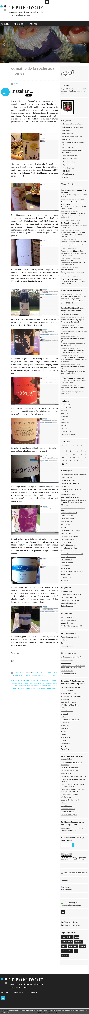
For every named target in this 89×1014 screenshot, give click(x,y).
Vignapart (64, 714)
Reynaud (64, 327)
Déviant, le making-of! (70, 223)
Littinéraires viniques (68, 518)
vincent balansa (35, 678)
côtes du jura (73, 946)
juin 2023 (64, 425)
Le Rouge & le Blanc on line (70, 768)
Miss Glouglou (66, 524)
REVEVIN (66, 171)
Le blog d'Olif (26, 7)
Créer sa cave (65, 699)
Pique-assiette (66, 773)
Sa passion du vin (67, 516)
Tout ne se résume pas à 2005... (73, 214)
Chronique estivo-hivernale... (73, 127)
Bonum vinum (65, 565)
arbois (64, 946)
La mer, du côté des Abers (70, 600)
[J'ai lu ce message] (87, 1010)
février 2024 (65, 416)
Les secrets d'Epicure (68, 620)
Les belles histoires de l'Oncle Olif (73, 143)
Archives (18, 24)
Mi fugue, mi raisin (67, 708)
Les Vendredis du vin (70, 155)
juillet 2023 (65, 422)
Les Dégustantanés (70, 147)
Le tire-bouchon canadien (70, 497)
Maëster (64, 640)
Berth (63, 643)
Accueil (5, 24)
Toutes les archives (68, 435)
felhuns (44, 678)
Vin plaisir (64, 527)
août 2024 (64, 414)
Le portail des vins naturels (70, 800)
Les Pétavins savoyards (69, 815)
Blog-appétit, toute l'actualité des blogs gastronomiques (72, 829)
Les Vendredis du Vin (68, 480)
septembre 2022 (66, 431)
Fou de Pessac (66, 663)
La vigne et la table (67, 812)
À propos (32, 24)
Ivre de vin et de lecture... (71, 279)
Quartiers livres (68, 168)
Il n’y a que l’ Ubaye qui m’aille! (73, 232)
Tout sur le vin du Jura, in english (72, 554)
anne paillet (34, 680)
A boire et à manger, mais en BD (71, 626)
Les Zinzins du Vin (67, 690)
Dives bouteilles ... (69, 133)
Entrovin (64, 551)
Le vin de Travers (67, 671)
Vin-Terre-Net (66, 797)
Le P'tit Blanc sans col (68, 545)
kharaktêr (14, 685)
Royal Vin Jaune (66, 806)
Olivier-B (64, 320)
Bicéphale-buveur (67, 521)
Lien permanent (19, 672)
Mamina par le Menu (70, 159)
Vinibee (63, 717)
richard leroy (19, 688)
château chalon (67, 942)
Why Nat (64, 746)
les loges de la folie (46, 685)
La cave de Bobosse (68, 539)
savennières (31, 683)
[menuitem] (6, 23)
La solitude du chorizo (68, 603)
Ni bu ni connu (66, 577)
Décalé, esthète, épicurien (70, 536)
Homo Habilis (65, 568)
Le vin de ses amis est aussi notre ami (73, 474)
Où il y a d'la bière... (67, 617)
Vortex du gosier (67, 562)
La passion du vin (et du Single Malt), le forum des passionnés (73, 790)
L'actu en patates (67, 646)
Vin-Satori (64, 731)
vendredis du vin (67, 937)
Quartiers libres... (69, 165)
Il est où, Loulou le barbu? (70, 597)
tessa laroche (22, 683)
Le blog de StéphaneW (69, 513)
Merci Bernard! (67, 270)
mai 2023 (64, 428)
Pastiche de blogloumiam (71, 162)
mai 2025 (64, 411)
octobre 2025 (66, 405)
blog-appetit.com (67, 889)
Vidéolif (66, 177)
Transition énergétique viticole (73, 242)
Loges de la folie (35, 545)
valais (77, 937)
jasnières (22, 685)
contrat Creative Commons (76, 859)
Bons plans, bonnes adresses (73, 124)
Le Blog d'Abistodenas (68, 557)
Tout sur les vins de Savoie (70, 770)
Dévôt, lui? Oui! (67, 260)
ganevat (82, 946)
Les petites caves (67, 711)
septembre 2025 (66, 408)
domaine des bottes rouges (24, 675)
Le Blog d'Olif (65, 880)
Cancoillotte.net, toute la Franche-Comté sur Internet (73, 785)
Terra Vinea (65, 749)
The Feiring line (66, 542)
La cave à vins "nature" (68, 702)
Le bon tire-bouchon (68, 809)
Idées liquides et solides (69, 548)
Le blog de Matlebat (68, 494)
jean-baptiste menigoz (40, 675)
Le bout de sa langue (68, 623)
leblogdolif (20, 110)
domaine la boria (24, 678)
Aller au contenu (7, 2)
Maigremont (65, 486)
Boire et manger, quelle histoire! (72, 594)
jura (76, 951)
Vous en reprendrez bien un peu (72, 571)
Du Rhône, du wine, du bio (70, 719)
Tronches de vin (68, 174)
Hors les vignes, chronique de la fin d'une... (72, 310)
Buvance (64, 740)
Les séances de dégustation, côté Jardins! (72, 152)
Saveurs (67, 905)
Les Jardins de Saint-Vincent (70, 687)
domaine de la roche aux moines (46, 683)
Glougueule (65, 505)
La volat (63, 734)
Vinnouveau (65, 725)
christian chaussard (32, 685)
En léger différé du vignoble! (72, 136)
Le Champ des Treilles (68, 674)
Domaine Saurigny (67, 660)
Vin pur (63, 803)
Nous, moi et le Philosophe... (72, 251)
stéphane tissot (67, 951)
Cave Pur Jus (65, 722)
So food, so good (67, 606)
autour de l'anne (23, 680)
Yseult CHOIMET (67, 308)
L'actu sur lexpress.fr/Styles (71, 905)
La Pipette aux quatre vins (70, 483)
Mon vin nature (66, 728)
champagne (78, 942)
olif (62, 350)
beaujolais (65, 955)
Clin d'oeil (66, 130)
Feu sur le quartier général (70, 637)
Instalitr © (38, 672)
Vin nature (64, 580)
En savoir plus (5, 1012)
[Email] (47, 2)
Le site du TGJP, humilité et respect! (73, 776)
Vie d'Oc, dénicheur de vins (70, 705)
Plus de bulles (65, 743)
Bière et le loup (66, 574)
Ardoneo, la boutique (68, 693)
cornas (50, 678)
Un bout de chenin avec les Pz (71, 657)
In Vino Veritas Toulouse (69, 794)
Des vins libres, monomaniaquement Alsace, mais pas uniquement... (73, 501)
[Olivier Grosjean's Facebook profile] (74, 872)
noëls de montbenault (38, 688)
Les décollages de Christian (70, 530)
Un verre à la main (67, 477)
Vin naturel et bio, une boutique (72, 696)
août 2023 (64, 419)
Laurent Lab (66, 296)
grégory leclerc (43, 680)
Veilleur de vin (66, 737)
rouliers (27, 688)
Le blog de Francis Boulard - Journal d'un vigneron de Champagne (73, 667)
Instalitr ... (22, 91)
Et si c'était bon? (66, 591)
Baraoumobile (66, 533)
